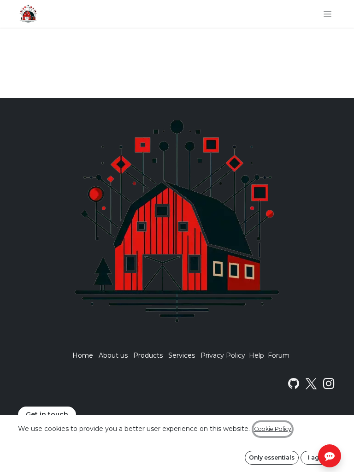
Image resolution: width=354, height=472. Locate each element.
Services (181, 355)
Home (82, 355)
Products (148, 355)
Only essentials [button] (272, 457)
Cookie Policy (272, 428)
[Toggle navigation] (327, 14)
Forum (278, 355)
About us (113, 355)
